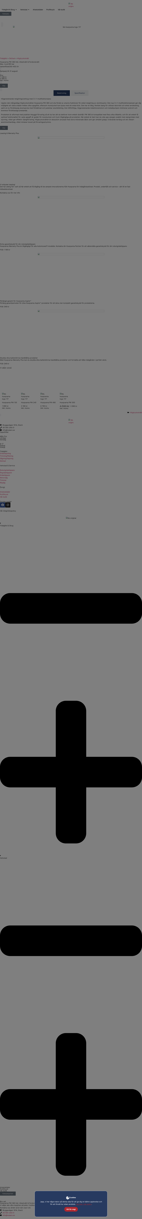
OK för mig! (71, 1209)
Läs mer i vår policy (83, 1204)
